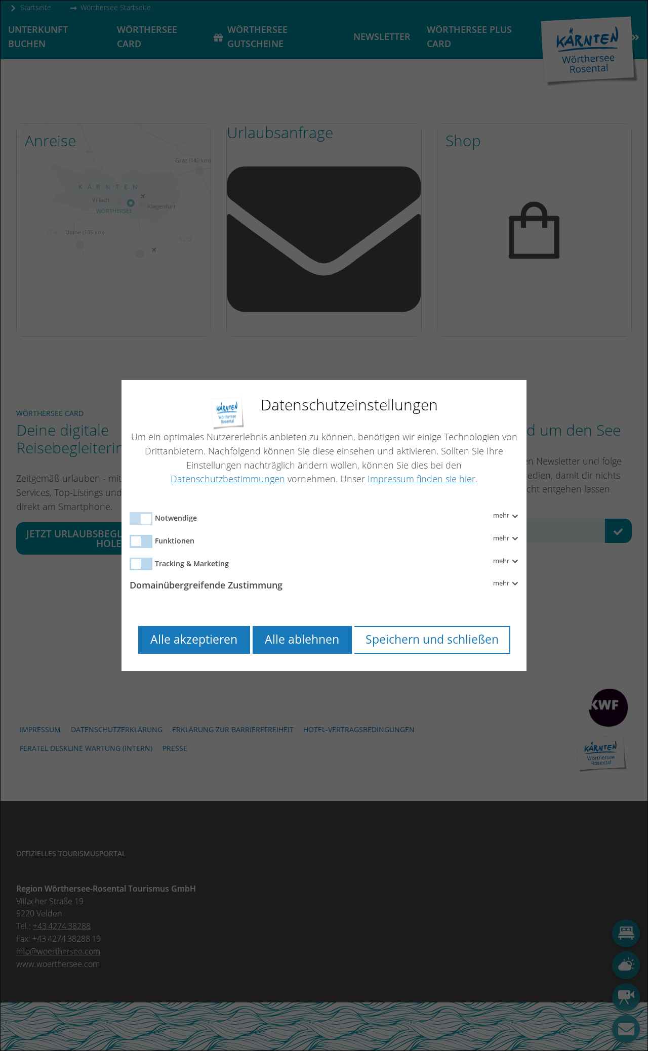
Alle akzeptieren (193, 639)
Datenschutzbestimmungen (228, 479)
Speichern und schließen (432, 639)
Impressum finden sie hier (421, 479)
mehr (502, 515)
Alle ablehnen (302, 639)
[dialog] (324, 525)
